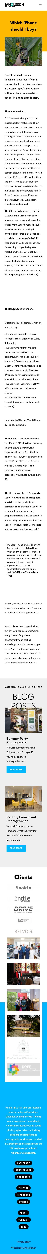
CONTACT (23, 1219)
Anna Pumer (29, 1247)
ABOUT (23, 1212)
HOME (24, 1226)
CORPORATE (23, 1163)
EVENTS (23, 1202)
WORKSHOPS (23, 1177)
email (10, 612)
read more (16, 770)
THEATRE (23, 1188)
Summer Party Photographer (17, 740)
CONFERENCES (24, 1170)
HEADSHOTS (23, 1195)
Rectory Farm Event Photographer (21, 819)
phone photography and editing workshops (18, 640)
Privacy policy (24, 1241)
